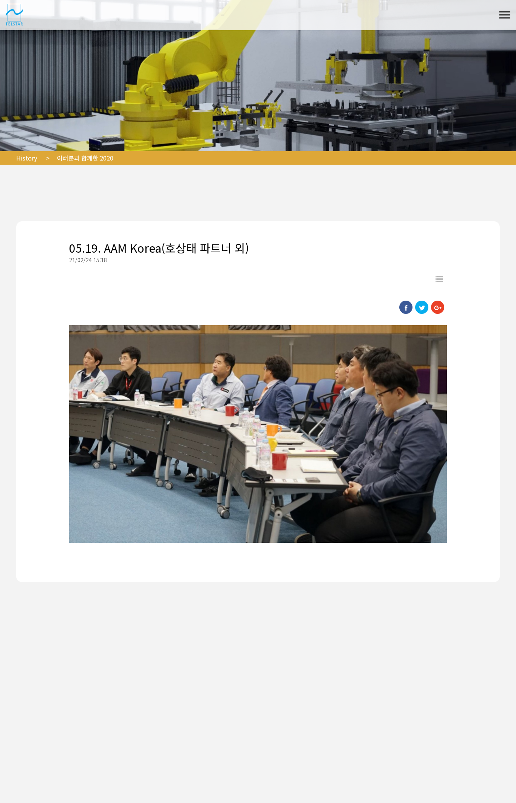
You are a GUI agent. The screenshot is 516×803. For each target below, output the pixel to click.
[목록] (439, 278)
